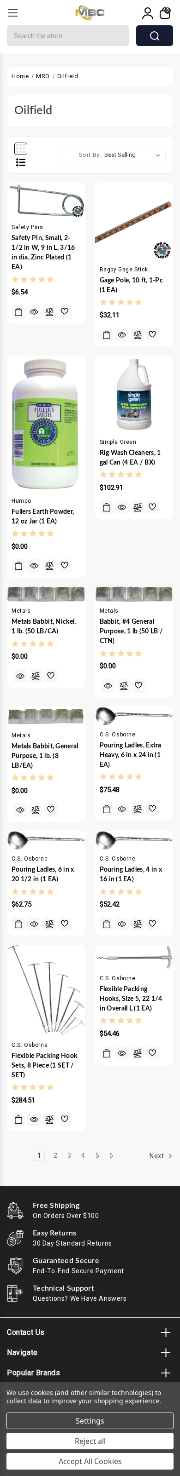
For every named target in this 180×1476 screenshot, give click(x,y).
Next (158, 1156)
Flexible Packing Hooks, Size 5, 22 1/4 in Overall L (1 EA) (131, 999)
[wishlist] (65, 312)
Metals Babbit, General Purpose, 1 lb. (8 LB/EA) (45, 756)
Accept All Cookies (90, 1461)
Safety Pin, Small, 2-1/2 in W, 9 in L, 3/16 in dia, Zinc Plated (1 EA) (43, 252)
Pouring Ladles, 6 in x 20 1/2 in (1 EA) (43, 875)
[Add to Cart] (18, 312)
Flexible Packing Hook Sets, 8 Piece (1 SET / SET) (44, 1066)
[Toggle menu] (12, 12)
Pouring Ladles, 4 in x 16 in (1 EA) (131, 875)
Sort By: (90, 154)
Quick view (34, 312)
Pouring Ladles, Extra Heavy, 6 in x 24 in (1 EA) (131, 755)
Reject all (90, 1441)
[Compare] (49, 312)
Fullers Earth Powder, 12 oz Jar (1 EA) (43, 517)
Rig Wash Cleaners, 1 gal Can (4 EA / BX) (130, 458)
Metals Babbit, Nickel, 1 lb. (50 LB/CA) (44, 627)
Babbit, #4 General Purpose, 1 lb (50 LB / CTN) (131, 631)
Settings (90, 1421)
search (154, 35)
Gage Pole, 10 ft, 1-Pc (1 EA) (131, 285)
